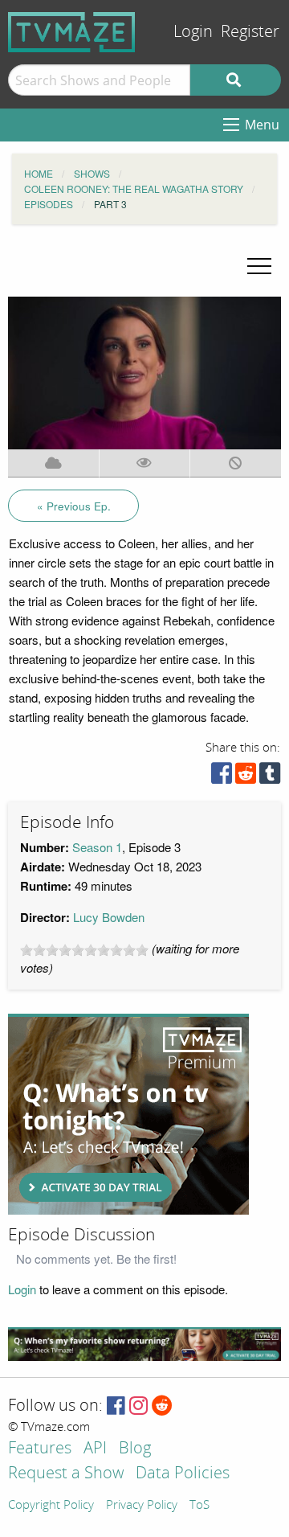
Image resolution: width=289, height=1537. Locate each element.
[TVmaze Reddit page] (162, 1406)
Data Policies (183, 1473)
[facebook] (221, 776)
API (95, 1449)
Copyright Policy (51, 1505)
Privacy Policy (141, 1505)
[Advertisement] (128, 1114)
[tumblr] (269, 776)
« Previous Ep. (74, 506)
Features (39, 1449)
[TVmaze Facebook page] (116, 1406)
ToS (199, 1505)
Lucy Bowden (108, 916)
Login (193, 32)
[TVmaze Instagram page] (138, 1406)
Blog (135, 1449)
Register (250, 32)
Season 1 (97, 846)
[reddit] (245, 776)
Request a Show (66, 1473)
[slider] (84, 950)
